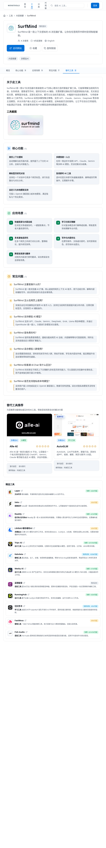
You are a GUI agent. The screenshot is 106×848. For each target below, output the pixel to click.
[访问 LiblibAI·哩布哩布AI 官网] (34, 528)
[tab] (8, 70)
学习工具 (71, 440)
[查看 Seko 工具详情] (53, 504)
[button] (25, 125)
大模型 (23, 440)
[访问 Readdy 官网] (23, 514)
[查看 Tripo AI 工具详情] (53, 544)
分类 (39, 5)
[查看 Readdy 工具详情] (53, 517)
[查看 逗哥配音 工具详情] (53, 585)
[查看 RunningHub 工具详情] (53, 596)
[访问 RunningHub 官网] (28, 595)
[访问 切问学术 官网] (24, 606)
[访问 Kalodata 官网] (25, 554)
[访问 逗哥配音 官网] (24, 583)
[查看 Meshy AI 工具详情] (53, 572)
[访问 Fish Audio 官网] (26, 632)
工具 (32, 5)
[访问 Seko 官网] (21, 502)
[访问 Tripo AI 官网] (24, 543)
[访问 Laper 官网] (22, 491)
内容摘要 (20, 15)
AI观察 (46, 5)
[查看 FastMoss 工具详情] (53, 622)
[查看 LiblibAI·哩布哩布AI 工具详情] (53, 531)
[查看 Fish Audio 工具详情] (53, 634)
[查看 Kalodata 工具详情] (53, 557)
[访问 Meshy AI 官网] (25, 569)
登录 (95, 5)
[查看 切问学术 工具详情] (53, 609)
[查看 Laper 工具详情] (53, 493)
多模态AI (25, 58)
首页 (25, 5)
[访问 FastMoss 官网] (25, 620)
